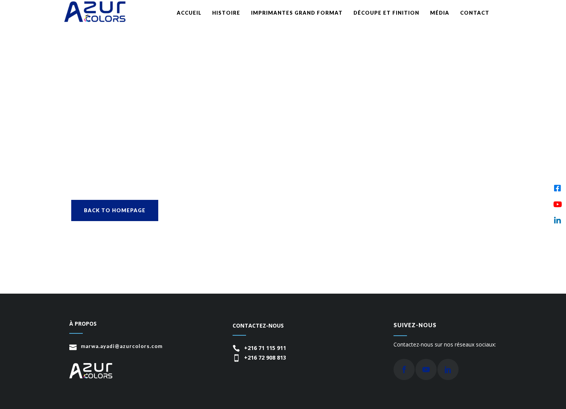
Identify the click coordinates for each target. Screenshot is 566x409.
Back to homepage (115, 210)
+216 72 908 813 (265, 357)
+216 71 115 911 (265, 348)
